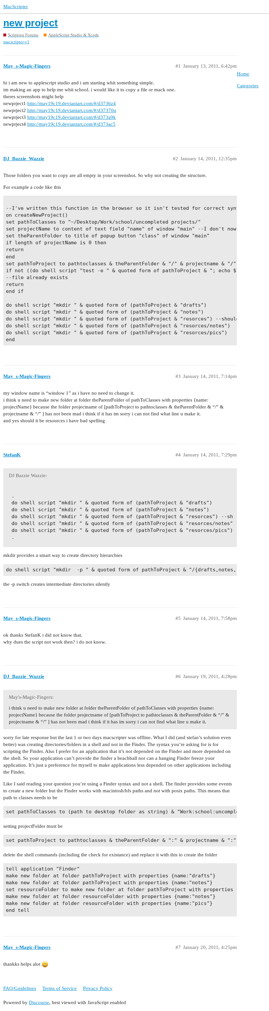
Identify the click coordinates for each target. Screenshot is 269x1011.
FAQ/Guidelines (19, 988)
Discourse (39, 1002)
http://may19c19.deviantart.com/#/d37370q (71, 110)
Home (243, 74)
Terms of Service (59, 988)
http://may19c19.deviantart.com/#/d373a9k (71, 117)
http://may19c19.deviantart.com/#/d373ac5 (71, 124)
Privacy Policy (98, 988)
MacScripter (15, 6)
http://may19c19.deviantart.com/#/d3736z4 (71, 103)
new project (30, 22)
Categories (248, 85)
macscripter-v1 (16, 41)
